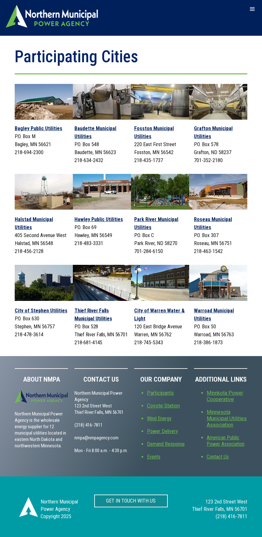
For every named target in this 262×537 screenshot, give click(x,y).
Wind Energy (159, 418)
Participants (160, 393)
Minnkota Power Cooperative (225, 396)
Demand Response (166, 444)
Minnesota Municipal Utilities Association (227, 418)
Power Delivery (162, 431)
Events (153, 457)
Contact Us (218, 457)
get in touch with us (131, 501)
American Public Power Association (225, 441)
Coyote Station (163, 406)
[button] (252, 9)
